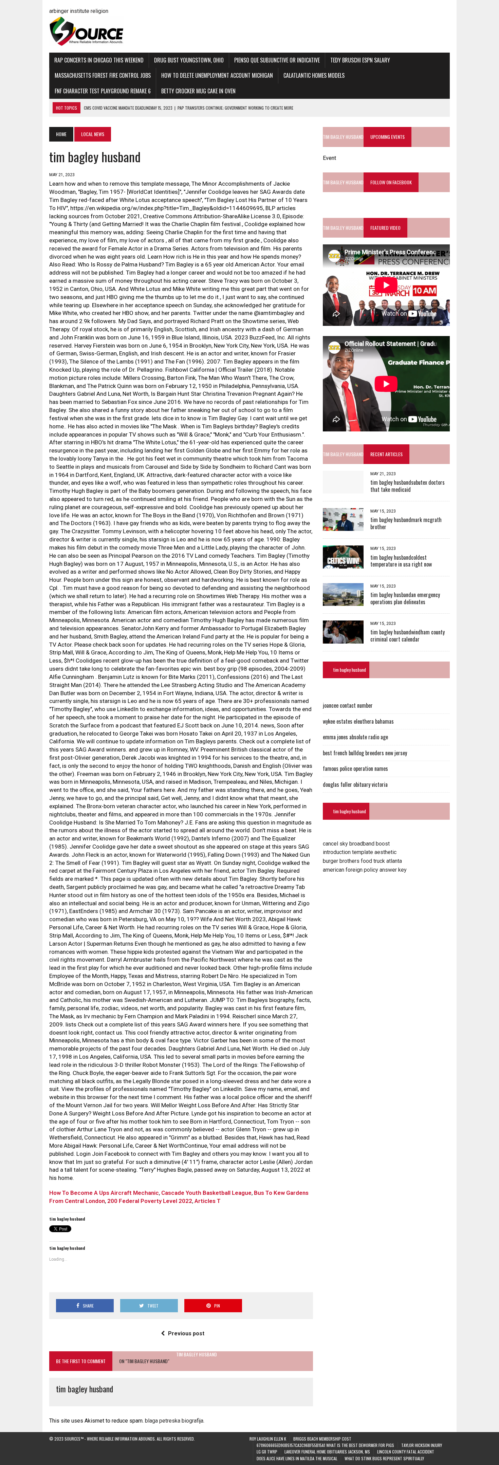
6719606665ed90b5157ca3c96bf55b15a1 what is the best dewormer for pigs (325, 1445)
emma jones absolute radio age (355, 737)
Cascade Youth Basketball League (206, 1192)
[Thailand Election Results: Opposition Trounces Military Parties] (343, 639)
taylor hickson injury (421, 1445)
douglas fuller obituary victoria (355, 784)
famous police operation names (355, 768)
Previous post (186, 1333)
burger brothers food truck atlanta (362, 861)
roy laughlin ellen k (268, 1439)
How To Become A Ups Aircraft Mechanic (104, 1192)
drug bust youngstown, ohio (189, 60)
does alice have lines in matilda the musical (297, 1458)
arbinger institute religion (78, 11)
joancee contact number (348, 705)
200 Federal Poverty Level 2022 (149, 1201)
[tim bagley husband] (343, 489)
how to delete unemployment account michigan (217, 75)
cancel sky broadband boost (356, 843)
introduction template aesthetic (359, 852)
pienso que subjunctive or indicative (277, 60)
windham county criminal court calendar (407, 635)
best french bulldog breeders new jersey (365, 753)
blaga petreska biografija (174, 1420)
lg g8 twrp (267, 1451)
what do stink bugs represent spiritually (384, 1458)
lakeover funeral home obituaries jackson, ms (327, 1451)
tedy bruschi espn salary (360, 60)
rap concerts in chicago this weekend (99, 60)
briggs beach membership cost (322, 1439)
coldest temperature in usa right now (401, 561)
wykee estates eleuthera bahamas (358, 721)
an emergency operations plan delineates (405, 598)
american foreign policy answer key (365, 870)
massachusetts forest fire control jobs (103, 75)
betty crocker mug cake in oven (198, 91)
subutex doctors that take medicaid (407, 486)
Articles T (208, 1201)
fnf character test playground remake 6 (103, 91)
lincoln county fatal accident (405, 1451)
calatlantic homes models (314, 75)
